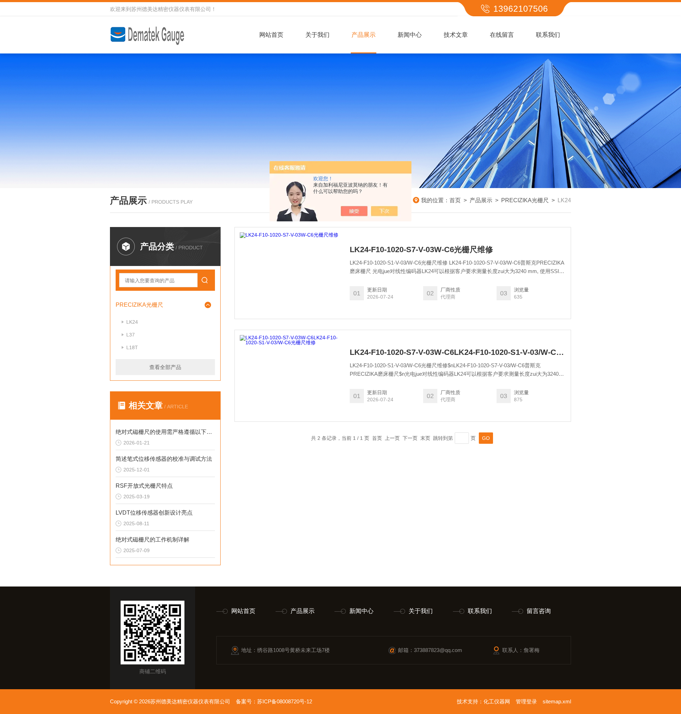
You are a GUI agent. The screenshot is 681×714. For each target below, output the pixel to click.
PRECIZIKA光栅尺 (525, 200)
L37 (130, 335)
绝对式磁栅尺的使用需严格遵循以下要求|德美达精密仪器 (165, 432)
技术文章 (456, 35)
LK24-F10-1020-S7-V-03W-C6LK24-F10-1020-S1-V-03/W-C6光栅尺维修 (458, 352)
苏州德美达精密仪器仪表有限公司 (171, 9)
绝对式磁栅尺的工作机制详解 (152, 540)
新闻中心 (410, 35)
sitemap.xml (557, 701)
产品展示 (363, 35)
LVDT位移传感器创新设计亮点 (154, 513)
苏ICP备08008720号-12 (284, 701)
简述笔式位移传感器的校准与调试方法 (164, 459)
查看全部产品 (165, 367)
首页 (455, 200)
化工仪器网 (496, 701)
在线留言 (502, 35)
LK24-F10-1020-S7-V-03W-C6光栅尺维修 (421, 250)
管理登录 (526, 701)
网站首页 (271, 35)
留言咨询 (539, 611)
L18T (132, 347)
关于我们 (317, 35)
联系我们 (548, 35)
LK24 (132, 322)
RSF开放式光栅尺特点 (144, 486)
